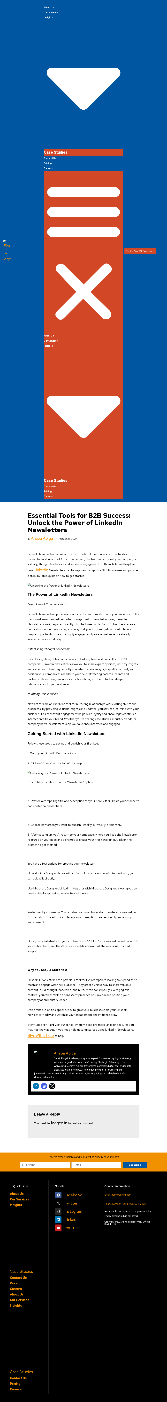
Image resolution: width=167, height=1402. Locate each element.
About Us (49, 7)
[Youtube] (58, 1228)
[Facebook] (58, 1195)
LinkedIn (41, 569)
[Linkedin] (36, 1086)
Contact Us (50, 158)
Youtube (72, 1227)
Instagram (73, 1211)
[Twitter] (52, 1086)
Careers (48, 168)
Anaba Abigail (43, 538)
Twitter (71, 1203)
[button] (83, 252)
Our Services (51, 12)
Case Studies (55, 152)
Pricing (48, 163)
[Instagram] (44, 1086)
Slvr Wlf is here (41, 1035)
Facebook (73, 1195)
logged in (59, 1122)
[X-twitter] (58, 1203)
